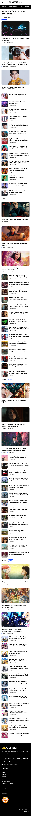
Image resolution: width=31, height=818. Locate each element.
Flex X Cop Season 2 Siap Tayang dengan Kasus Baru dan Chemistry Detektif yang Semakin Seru (19, 480)
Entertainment (13, 6)
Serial (27, 6)
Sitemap (4, 780)
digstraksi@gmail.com (13, 764)
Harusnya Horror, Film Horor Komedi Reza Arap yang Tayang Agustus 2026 (18, 321)
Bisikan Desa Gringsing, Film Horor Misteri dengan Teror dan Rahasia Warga (19, 291)
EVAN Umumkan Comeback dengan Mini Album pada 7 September (17, 192)
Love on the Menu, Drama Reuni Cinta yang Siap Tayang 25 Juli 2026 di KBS (18, 502)
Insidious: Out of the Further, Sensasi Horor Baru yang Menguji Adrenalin (18, 276)
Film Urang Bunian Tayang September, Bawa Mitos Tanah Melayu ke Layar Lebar (18, 299)
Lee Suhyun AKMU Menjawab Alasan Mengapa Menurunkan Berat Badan (17, 96)
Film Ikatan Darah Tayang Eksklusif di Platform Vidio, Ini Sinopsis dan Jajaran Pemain (19, 284)
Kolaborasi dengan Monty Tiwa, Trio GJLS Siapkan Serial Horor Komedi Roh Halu (18, 472)
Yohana (4, 42)
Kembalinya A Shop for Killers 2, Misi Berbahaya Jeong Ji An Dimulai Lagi (18, 517)
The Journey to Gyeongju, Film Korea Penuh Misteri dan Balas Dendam (18, 343)
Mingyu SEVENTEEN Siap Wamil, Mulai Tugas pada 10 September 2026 (18, 185)
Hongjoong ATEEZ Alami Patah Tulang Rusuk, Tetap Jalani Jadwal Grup (19, 148)
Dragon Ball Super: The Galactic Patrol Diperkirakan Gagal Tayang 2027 (18, 720)
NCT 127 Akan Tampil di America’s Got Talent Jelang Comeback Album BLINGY (19, 162)
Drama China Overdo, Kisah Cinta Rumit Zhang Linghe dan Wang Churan (18, 509)
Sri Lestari (4, 223)
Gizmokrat (4, 793)
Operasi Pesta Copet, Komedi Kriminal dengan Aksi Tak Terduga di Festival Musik (19, 306)
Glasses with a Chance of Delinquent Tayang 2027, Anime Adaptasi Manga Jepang (18, 712)
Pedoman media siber (7, 783)
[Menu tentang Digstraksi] (2, 2)
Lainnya (17, 18)
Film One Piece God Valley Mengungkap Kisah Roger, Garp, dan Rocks (18, 660)
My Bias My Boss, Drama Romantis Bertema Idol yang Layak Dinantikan (19, 487)
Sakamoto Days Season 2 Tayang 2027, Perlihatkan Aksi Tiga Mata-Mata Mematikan (18, 675)
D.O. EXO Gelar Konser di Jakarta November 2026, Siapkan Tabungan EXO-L (18, 177)
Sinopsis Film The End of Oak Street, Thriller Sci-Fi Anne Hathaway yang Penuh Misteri (17, 351)
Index (3, 778)
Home (4, 6)
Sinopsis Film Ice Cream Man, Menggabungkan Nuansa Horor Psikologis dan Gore (18, 358)
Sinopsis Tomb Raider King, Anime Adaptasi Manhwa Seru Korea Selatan (19, 690)
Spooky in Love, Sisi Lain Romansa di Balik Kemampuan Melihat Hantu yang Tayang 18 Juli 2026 (19, 524)
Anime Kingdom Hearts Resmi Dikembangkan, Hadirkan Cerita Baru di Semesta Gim (18, 668)
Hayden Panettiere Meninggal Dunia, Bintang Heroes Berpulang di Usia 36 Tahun (18, 140)
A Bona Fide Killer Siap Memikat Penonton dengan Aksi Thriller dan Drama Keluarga (19, 494)
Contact (4, 776)
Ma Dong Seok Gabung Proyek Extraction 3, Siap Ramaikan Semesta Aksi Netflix (17, 133)
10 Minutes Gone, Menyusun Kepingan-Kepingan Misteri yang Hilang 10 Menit (18, 373)
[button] (28, 2)
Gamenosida (5, 792)
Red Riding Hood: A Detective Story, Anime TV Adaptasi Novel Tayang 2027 (18, 727)
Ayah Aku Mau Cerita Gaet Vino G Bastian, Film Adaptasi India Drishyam (18, 314)
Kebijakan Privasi (6, 781)
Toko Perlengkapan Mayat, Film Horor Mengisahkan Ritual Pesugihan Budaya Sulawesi (18, 365)
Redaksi (4, 774)
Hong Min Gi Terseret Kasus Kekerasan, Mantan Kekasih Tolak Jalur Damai (18, 125)
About (3, 772)
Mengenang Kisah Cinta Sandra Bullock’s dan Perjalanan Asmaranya (18, 110)
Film (21, 6)
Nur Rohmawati (5, 66)
